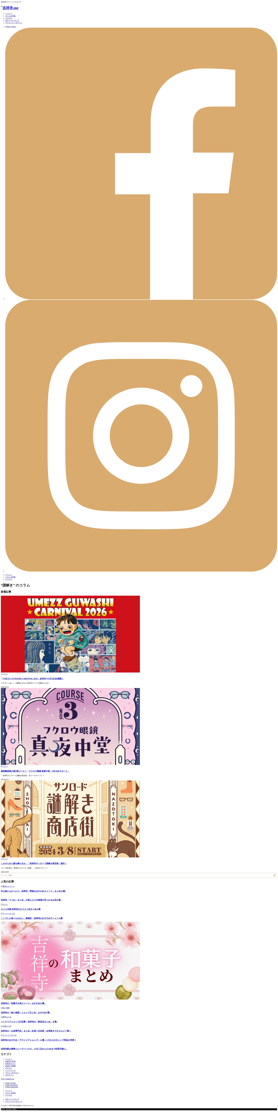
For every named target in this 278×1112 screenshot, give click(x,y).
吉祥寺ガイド (10, 1064)
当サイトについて (12, 20)
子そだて (8, 1068)
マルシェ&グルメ (12, 1073)
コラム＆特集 (10, 16)
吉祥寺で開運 (10, 1066)
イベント (8, 14)
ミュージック (10, 1070)
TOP (2, 1079)
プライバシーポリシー (14, 23)
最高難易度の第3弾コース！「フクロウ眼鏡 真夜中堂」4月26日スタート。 (35, 771)
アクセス (8, 18)
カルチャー (9, 1075)
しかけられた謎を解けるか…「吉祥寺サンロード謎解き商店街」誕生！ (34, 863)
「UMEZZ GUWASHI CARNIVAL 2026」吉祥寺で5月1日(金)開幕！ (32, 678)
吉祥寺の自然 (10, 1061)
